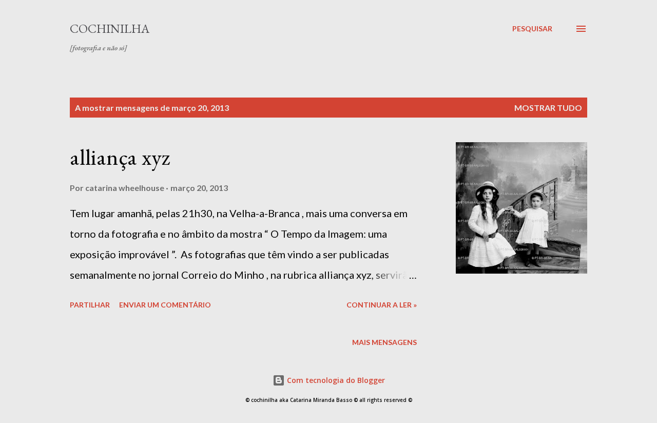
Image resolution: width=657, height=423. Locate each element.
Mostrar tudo (548, 107)
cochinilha (109, 28)
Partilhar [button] (90, 304)
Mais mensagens (384, 342)
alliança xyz (120, 156)
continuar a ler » (381, 304)
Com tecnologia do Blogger (335, 380)
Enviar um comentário (165, 304)
